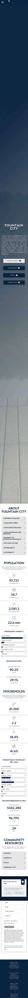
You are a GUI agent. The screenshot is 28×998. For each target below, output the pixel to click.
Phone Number (9, 911)
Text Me (19, 893)
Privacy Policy (10, 947)
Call (9, 893)
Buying (8, 921)
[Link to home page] (14, 2)
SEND (8, 926)
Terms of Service (18, 947)
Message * (8, 915)
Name (6, 902)
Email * (7, 907)
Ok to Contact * (10, 923)
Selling (15, 921)
